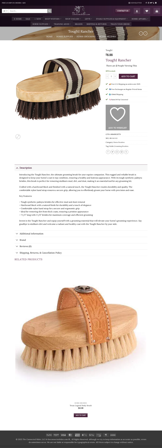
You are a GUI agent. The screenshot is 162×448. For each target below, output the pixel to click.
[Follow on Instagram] (148, 3)
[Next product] (141, 33)
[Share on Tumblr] (126, 152)
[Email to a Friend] (117, 152)
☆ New (37, 19)
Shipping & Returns (97, 24)
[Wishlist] (147, 11)
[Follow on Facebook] (146, 3)
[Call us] (153, 3)
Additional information (31, 233)
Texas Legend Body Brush (81, 405)
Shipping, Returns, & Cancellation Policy (41, 252)
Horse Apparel (139, 19)
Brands (79, 24)
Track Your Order (120, 24)
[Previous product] (145, 33)
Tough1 (109, 50)
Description (26, 167)
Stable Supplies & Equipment (111, 19)
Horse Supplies (40, 24)
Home (49, 36)
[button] (135, 3)
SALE (28, 19)
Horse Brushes (107, 36)
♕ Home (18, 19)
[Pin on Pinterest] (122, 152)
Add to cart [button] (81, 415)
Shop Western (52, 19)
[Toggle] (17, 168)
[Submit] (49, 11)
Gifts (87, 19)
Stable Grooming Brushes (118, 146)
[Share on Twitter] (112, 152)
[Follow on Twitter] (151, 3)
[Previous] (15, 426)
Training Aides (61, 24)
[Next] (24, 135)
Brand (23, 239)
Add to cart (128, 76)
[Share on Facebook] (108, 152)
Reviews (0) (25, 246)
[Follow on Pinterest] (156, 3)
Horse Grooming (86, 36)
